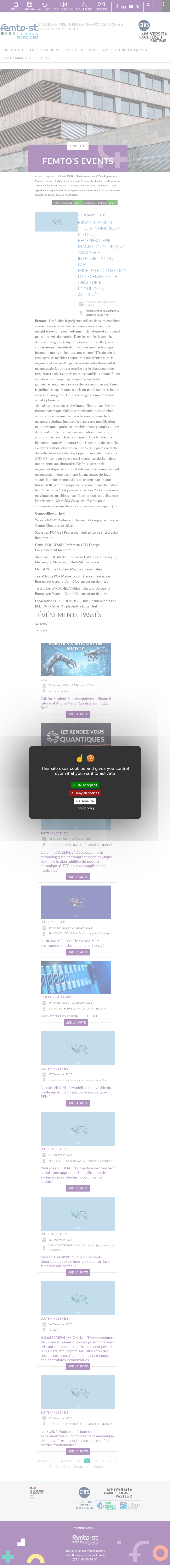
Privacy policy (85, 808)
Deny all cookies (86, 793)
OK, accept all (86, 785)
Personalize (85, 801)
